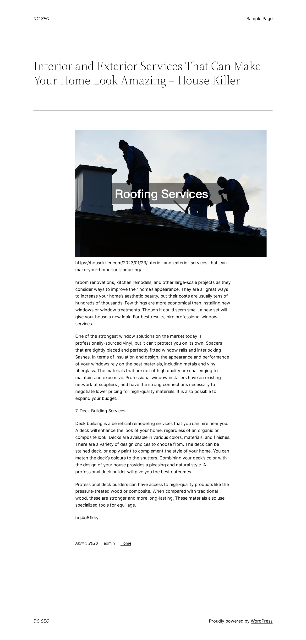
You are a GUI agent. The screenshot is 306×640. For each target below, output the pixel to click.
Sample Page (259, 18)
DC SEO (41, 18)
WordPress (262, 620)
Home (125, 543)
